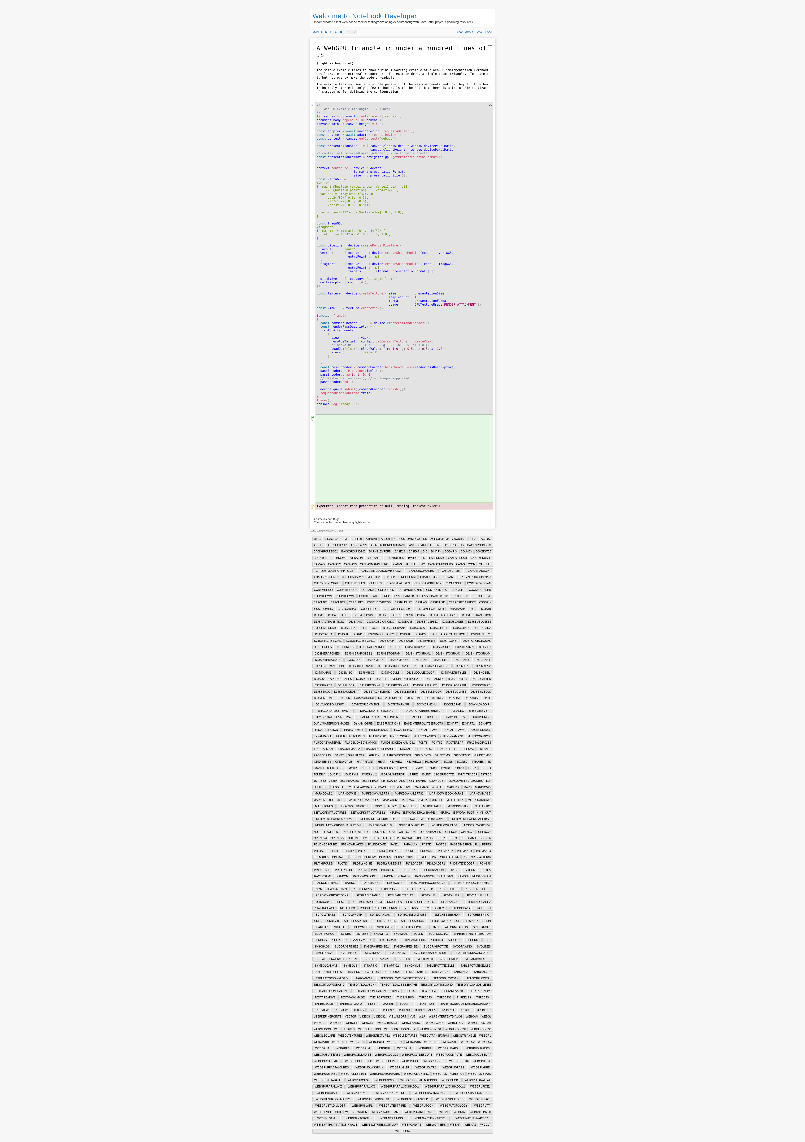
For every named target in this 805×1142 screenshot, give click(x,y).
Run (324, 32)
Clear (459, 32)
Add (316, 32)
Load (488, 32)
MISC (317, 539)
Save (479, 32)
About (469, 32)
